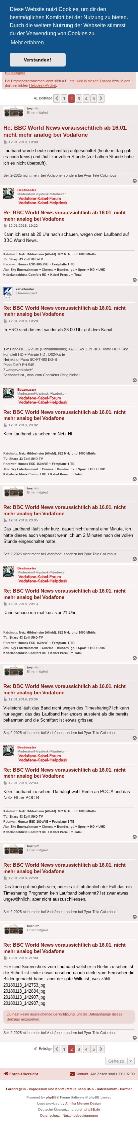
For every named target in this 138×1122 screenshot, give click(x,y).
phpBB (51, 1097)
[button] (56, 98)
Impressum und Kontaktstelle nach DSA (61, 1089)
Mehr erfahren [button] (27, 42)
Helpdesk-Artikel (42, 85)
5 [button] (93, 98)
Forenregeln (15, 73)
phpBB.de (92, 1109)
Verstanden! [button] (37, 59)
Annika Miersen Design (83, 1103)
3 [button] (79, 98)
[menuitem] (79, 1074)
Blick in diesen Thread (93, 81)
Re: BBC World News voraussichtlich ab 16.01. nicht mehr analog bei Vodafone (65, 131)
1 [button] (64, 98)
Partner (126, 1089)
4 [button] (86, 98)
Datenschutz (107, 1089)
